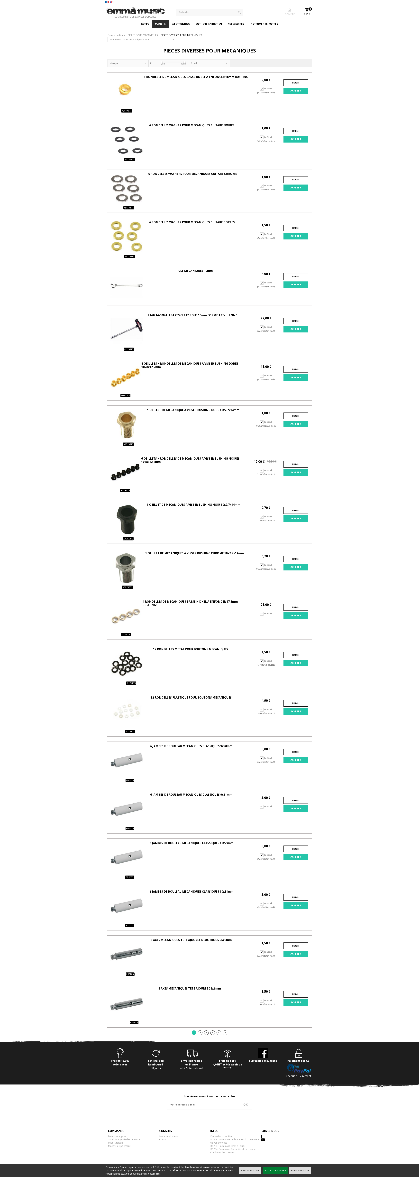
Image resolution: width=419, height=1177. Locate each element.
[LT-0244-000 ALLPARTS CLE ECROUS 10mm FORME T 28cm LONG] (126, 345)
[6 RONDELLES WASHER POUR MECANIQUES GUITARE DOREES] (126, 252)
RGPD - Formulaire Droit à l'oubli (227, 1145)
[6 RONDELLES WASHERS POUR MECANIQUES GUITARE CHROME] (126, 204)
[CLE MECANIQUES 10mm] (126, 301)
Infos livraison (115, 1142)
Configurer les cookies (222, 1152)
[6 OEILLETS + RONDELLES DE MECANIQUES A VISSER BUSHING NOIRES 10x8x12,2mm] (125, 486)
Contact (163, 1139)
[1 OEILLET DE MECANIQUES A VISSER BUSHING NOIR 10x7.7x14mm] (126, 535)
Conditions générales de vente (124, 1139)
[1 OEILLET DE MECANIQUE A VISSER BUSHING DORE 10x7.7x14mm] (126, 440)
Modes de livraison (169, 1136)
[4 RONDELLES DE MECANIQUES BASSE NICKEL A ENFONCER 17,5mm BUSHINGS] (126, 630)
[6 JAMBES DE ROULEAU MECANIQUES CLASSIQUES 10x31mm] (126, 921)
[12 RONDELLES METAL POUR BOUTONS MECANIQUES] (126, 679)
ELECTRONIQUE (181, 23)
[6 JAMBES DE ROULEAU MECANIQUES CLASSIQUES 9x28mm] (126, 776)
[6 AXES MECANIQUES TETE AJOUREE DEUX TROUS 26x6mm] (126, 970)
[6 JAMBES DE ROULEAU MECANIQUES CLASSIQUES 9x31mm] (126, 824)
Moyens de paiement (119, 1145)
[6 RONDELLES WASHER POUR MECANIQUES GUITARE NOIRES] (126, 155)
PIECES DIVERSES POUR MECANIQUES (181, 35)
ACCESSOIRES (236, 23)
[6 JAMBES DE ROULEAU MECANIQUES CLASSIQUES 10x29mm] (126, 873)
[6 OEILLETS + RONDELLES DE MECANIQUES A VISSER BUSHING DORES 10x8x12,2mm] (125, 391)
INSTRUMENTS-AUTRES (264, 23)
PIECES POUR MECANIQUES (143, 35)
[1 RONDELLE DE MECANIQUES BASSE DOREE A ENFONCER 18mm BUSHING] (126, 107)
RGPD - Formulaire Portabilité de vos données (234, 1149)
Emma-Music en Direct (222, 1136)
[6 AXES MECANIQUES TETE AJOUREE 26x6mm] (126, 1018)
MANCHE (160, 23)
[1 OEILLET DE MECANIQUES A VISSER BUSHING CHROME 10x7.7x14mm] (126, 583)
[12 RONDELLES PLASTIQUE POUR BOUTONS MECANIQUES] (126, 727)
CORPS (145, 23)
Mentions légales (117, 1136)
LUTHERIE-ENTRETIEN (209, 23)
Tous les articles (116, 35)
